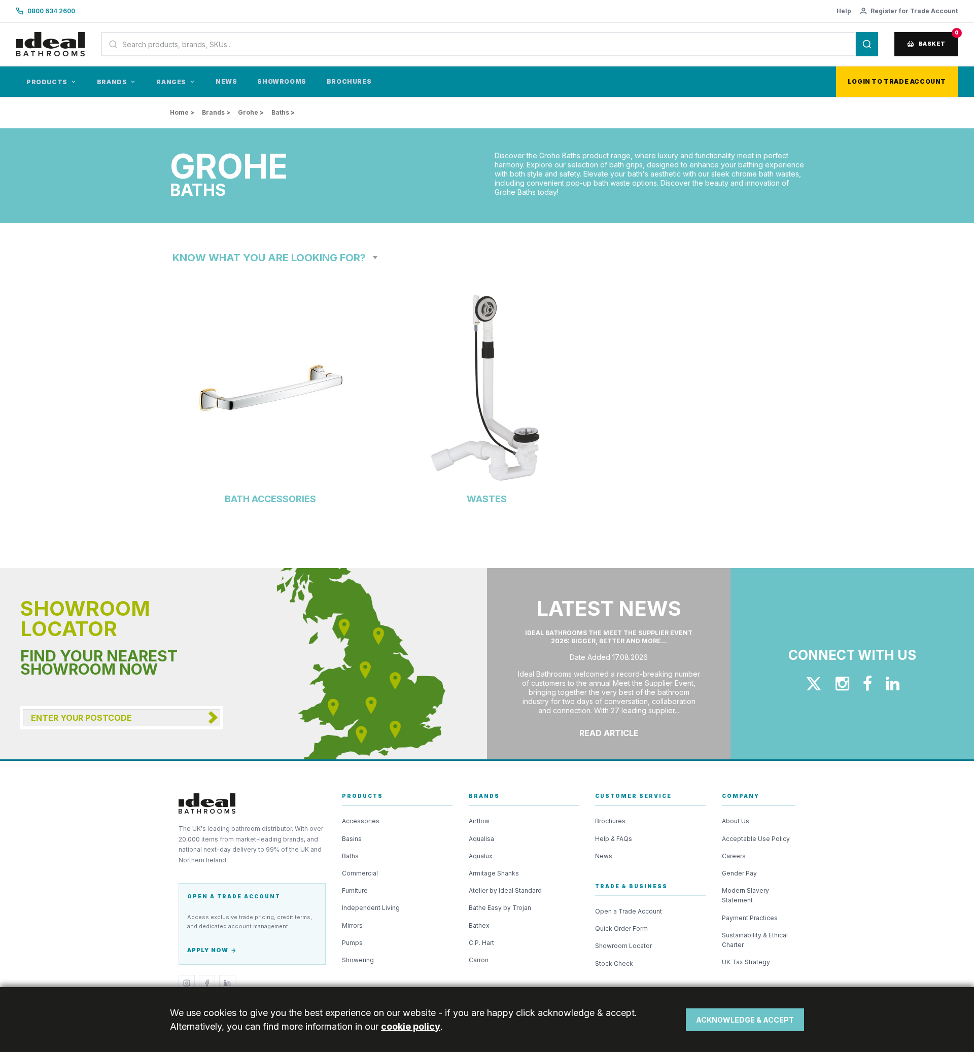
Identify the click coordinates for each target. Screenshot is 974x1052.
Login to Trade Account (897, 81)
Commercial (360, 873)
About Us (735, 821)
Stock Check (614, 963)
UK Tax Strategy (746, 962)
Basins (352, 839)
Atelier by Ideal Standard (505, 890)
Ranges (171, 82)
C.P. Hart (481, 942)
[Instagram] (187, 983)
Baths (350, 856)
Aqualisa (481, 839)
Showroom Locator (623, 946)
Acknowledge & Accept (745, 1019)
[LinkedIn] (227, 983)
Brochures (349, 81)
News (226, 81)
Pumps (352, 942)
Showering (358, 960)
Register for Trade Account (914, 11)
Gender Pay (739, 873)
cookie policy (410, 1026)
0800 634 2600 (51, 11)
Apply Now (207, 950)
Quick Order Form (621, 928)
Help (844, 11)
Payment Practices (750, 918)
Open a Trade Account (628, 911)
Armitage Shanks (494, 873)
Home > (182, 112)
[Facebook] (207, 983)
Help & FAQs (613, 839)
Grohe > (251, 112)
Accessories (360, 821)
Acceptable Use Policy (756, 839)
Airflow (479, 821)
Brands (112, 82)
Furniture (355, 890)
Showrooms (281, 81)
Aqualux (481, 856)
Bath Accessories (270, 499)
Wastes (487, 499)
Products (46, 82)
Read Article (609, 733)
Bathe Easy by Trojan (500, 907)
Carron (479, 960)
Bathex (479, 925)
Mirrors (352, 925)
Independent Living (371, 907)
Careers (734, 856)
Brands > (216, 112)
